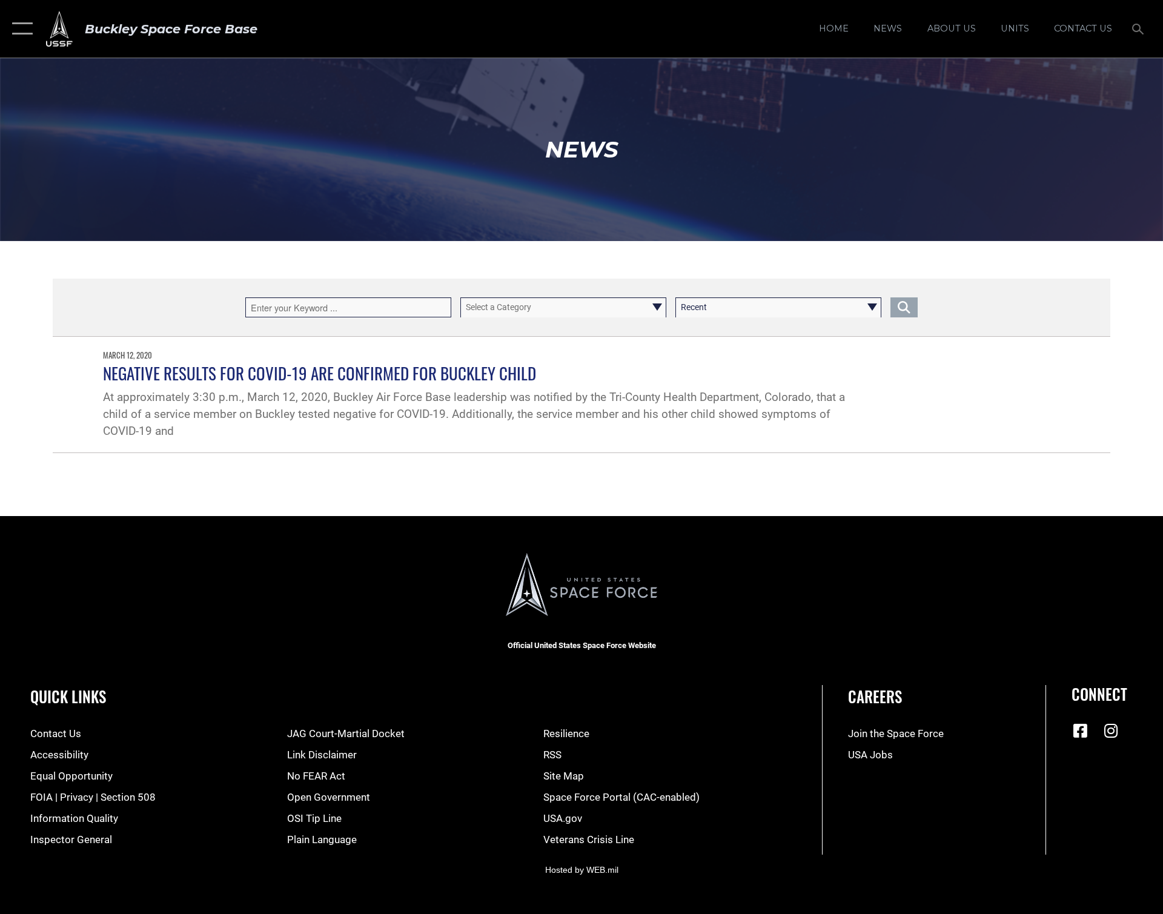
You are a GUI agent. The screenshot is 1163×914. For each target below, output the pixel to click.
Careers (875, 696)
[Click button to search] (904, 307)
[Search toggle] (1139, 29)
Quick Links (68, 696)
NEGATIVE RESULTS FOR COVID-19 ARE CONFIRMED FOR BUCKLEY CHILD (319, 373)
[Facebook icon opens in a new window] (1081, 730)
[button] (19, 29)
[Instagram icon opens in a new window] (1111, 730)
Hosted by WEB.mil (581, 870)
